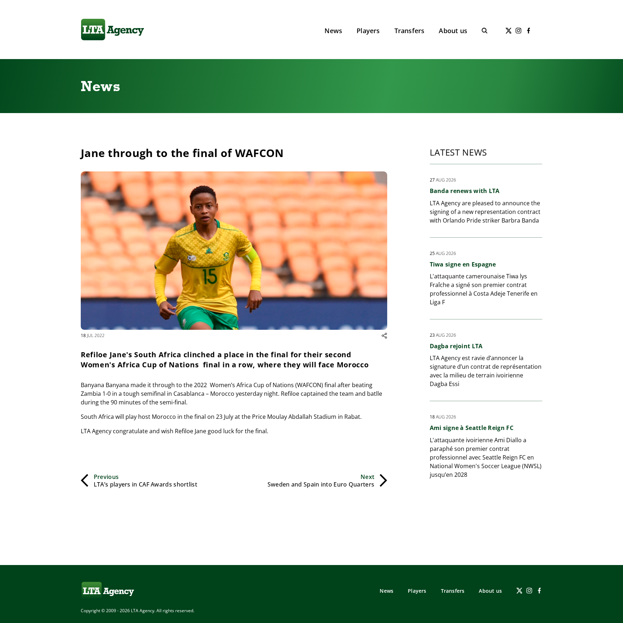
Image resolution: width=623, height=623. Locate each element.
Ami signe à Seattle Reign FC (471, 428)
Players (368, 30)
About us (453, 30)
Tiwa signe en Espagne (463, 264)
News (333, 30)
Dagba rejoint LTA (456, 346)
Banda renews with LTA (465, 191)
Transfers (409, 30)
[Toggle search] (484, 30)
